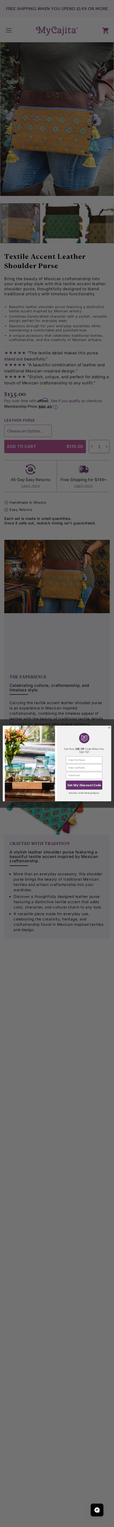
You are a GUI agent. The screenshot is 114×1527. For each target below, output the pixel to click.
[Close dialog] (109, 727)
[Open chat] (97, 1510)
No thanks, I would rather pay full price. (84, 793)
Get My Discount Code (84, 785)
